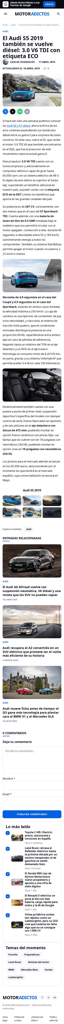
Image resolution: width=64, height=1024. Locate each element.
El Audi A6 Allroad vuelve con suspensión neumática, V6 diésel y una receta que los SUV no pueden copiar (32, 591)
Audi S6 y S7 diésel (18, 125)
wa (19, 111)
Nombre (9, 778)
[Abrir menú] (6, 14)
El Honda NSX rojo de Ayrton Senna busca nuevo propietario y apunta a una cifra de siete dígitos (38, 880)
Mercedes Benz (29, 969)
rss (54, 997)
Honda (48, 969)
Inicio (5, 24)
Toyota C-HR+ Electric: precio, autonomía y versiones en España (39, 835)
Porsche (12, 954)
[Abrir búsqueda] (58, 14)
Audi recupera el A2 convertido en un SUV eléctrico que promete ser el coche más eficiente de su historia (32, 652)
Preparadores (32, 954)
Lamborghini (15, 977)
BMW (11, 969)
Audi (13, 24)
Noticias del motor (38, 962)
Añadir (49, 4)
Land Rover (14, 962)
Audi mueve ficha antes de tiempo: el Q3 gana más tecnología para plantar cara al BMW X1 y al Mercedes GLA (31, 712)
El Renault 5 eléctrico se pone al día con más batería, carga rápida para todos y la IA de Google (41, 900)
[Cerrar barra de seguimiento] (58, 4)
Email (7, 794)
